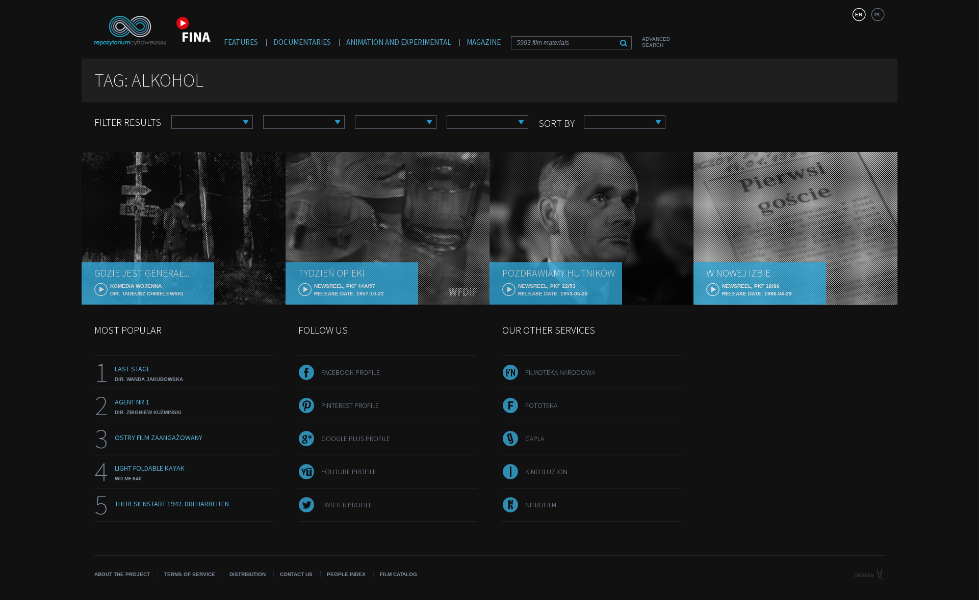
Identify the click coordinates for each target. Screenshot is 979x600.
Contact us (296, 574)
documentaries (302, 42)
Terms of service (189, 574)
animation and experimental (398, 42)
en (858, 14)
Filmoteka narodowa (560, 372)
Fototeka (541, 405)
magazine (484, 42)
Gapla (534, 438)
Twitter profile (346, 504)
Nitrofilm (540, 504)
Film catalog (398, 574)
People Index (346, 574)
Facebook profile (350, 372)
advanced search (656, 42)
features (241, 42)
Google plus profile (355, 438)
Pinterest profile (350, 405)
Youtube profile (348, 471)
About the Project (122, 574)
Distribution (247, 574)
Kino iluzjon (546, 471)
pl (877, 14)
